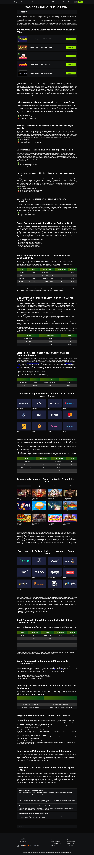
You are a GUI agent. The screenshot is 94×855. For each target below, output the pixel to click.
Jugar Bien (60, 669)
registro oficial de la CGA (33, 363)
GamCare (54, 669)
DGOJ (18, 367)
